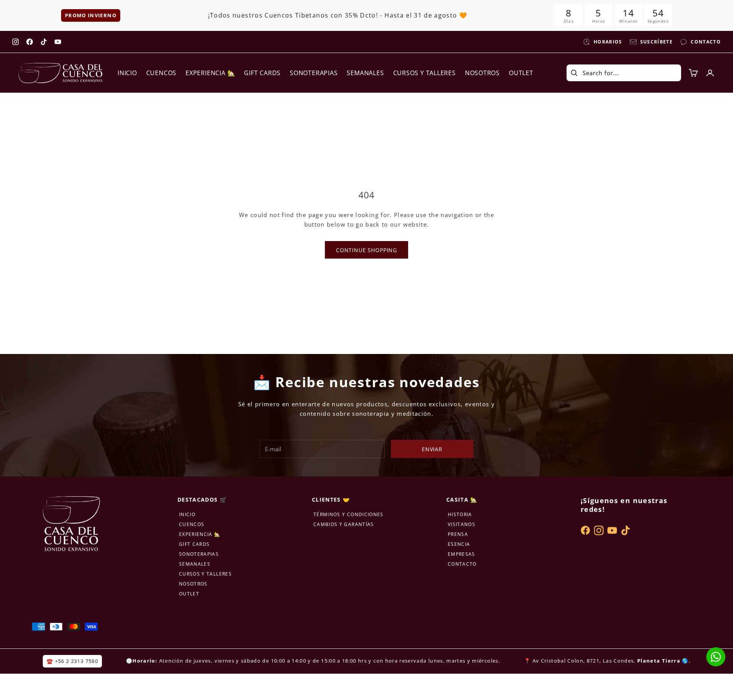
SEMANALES (365, 73)
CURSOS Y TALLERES (424, 73)
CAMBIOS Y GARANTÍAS (343, 524)
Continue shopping (366, 250)
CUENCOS (161, 73)
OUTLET (521, 73)
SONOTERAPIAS (313, 73)
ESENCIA (459, 544)
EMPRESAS (461, 554)
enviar (432, 449)
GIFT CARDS (262, 73)
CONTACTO (462, 564)
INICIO (127, 73)
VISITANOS (461, 524)
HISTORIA (460, 514)
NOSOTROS (482, 73)
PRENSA (458, 534)
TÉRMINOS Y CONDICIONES (348, 514)
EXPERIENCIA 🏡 (210, 73)
